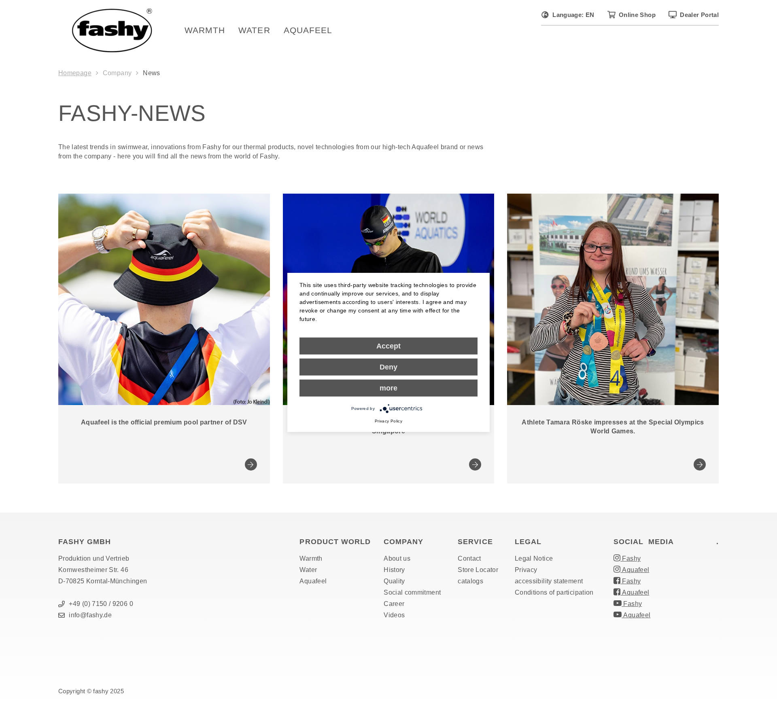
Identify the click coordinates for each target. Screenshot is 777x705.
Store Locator (478, 569)
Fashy (630, 558)
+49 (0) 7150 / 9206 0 (101, 603)
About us (397, 558)
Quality (394, 581)
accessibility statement (549, 581)
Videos (394, 615)
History (394, 569)
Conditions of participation (554, 592)
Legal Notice (534, 558)
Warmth (205, 30)
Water (254, 30)
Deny (388, 367)
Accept (388, 346)
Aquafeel (308, 30)
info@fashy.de (90, 615)
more (388, 388)
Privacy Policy (388, 421)
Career (394, 603)
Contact (469, 558)
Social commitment (412, 592)
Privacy (526, 569)
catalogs (470, 581)
